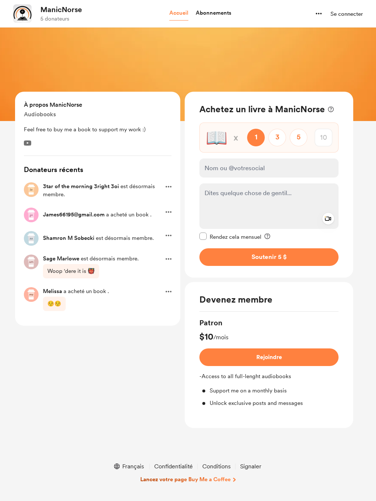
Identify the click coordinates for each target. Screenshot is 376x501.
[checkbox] (230, 236)
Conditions (216, 466)
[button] (179, 13)
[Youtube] (27, 143)
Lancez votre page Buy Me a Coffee (185, 479)
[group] (269, 362)
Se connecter (346, 14)
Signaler (250, 466)
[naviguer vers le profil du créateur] (22, 13)
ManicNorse (61, 9)
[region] (269, 185)
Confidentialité (173, 466)
